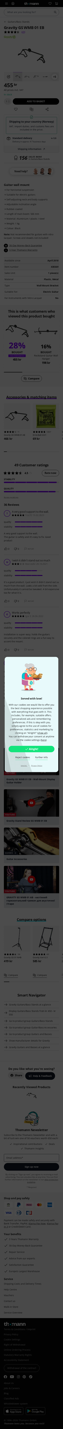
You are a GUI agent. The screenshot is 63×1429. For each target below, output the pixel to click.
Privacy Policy (36, 765)
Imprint (24, 765)
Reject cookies (22, 757)
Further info (41, 757)
